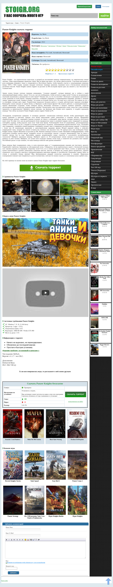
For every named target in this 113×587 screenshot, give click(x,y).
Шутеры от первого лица (99, 177)
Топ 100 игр (96, 167)
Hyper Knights (78, 516)
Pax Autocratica (104, 263)
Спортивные (96, 161)
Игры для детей (97, 105)
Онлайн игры (97, 69)
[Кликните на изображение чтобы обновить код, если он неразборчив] (25, 562)
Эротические (96, 185)
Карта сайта (4, 580)
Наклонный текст (9, 539)
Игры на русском (72, 46)
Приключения (96, 149)
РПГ (92, 152)
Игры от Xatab (97, 126)
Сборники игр (96, 155)
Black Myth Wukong (56, 439)
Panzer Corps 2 (77, 481)
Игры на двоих (97, 114)
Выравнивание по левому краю (17, 539)
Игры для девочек (98, 102)
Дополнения (96, 93)
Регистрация (105, 6)
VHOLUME (104, 317)
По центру (20, 539)
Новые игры (81, 46)
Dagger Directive (104, 345)
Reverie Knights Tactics (13, 481)
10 (73, 69)
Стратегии (95, 164)
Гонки (93, 78)
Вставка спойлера (38, 539)
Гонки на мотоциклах (99, 84)
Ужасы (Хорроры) (98, 170)
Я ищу (93, 188)
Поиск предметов (98, 147)
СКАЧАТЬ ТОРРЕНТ (75, 394)
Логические (96, 135)
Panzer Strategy (13, 516)
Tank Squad (34, 481)
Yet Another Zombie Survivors (104, 331)
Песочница (95, 141)
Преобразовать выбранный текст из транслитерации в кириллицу (36, 539)
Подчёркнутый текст (11, 539)
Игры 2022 (35, 49)
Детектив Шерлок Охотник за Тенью (104, 210)
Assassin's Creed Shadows (12, 439)
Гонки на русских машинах (98, 88)
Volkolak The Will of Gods (104, 277)
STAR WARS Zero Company (104, 223)
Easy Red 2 (56, 481)
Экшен (64, 46)
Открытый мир (97, 138)
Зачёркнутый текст (14, 539)
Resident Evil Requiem (77, 439)
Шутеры (58, 46)
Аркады (94, 72)
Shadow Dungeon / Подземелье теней (104, 250)
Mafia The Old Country (34, 439)
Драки (93, 96)
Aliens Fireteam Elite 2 (104, 237)
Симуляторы (51, 46)
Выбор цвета (28, 539)
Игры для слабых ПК (99, 120)
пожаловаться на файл (75, 401)
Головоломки (96, 75)
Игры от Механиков (99, 123)
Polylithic (104, 304)
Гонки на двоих (97, 81)
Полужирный (6, 539)
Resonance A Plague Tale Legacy (104, 196)
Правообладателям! (84, 6)
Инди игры (44, 46)
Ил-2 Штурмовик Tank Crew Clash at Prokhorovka (34, 517)
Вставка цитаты (33, 539)
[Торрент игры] (23, 20)
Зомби (93, 99)
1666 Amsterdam (104, 290)
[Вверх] (108, 581)
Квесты (94, 132)
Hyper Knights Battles (56, 516)
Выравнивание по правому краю (22, 539)
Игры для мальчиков (99, 108)
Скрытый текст (31, 539)
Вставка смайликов (25, 539)
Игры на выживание (99, 111)
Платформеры (96, 144)
